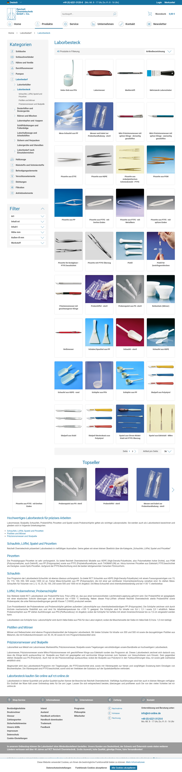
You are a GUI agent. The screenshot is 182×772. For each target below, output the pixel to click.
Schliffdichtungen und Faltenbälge (27, 126)
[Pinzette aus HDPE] (99, 160)
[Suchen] (114, 14)
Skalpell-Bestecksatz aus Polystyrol (99, 436)
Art (12, 216)
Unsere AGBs (13, 727)
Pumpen (20, 74)
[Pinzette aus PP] (68, 203)
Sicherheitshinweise (16, 723)
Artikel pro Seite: (150, 451)
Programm (79, 708)
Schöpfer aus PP (130, 392)
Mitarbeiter (79, 716)
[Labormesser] (99, 73)
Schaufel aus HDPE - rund (68, 392)
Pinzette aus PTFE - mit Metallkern (130, 221)
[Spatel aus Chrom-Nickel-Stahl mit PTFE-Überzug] (130, 419)
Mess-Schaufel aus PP (68, 133)
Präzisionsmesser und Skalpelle (32, 104)
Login (159, 2)
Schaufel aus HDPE (161, 349)
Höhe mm (16, 232)
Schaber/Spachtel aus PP (99, 349)
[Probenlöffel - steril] (99, 289)
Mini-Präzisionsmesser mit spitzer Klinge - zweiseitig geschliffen (160, 136)
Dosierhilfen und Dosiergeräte (25, 109)
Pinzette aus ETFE (68, 176)
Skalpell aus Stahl (68, 435)
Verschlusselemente (25, 176)
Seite (125, 451)
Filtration (20, 187)
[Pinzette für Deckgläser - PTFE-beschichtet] (68, 246)
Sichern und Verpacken (28, 140)
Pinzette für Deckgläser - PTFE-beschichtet (68, 264)
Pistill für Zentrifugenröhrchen (161, 264)
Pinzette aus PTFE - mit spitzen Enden (161, 221)
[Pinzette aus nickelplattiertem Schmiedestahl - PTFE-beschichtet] (130, 160)
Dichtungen (21, 182)
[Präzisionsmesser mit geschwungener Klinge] (68, 289)
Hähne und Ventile (24, 62)
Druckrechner (13, 712)
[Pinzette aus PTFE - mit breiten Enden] (99, 203)
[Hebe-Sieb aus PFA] (68, 73)
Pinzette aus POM (160, 176)
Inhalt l (14, 227)
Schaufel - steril (130, 349)
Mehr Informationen (135, 762)
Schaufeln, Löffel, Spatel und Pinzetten (30, 95)
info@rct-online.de (151, 713)
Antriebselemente (24, 193)
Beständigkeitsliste (16, 708)
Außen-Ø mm (17, 237)
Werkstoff (16, 243)
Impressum (12, 731)
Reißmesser (68, 349)
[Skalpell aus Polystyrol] (161, 375)
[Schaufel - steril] (130, 332)
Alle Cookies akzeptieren (124, 768)
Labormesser (99, 90)
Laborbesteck (23, 89)
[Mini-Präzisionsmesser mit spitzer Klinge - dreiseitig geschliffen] (130, 116)
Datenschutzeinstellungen (58, 768)
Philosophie (79, 712)
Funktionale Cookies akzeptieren (91, 768)
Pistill (130, 263)
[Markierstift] (130, 73)
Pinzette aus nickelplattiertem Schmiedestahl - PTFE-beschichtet (130, 179)
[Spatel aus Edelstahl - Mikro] (161, 419)
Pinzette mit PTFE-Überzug (99, 263)
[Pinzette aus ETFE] (68, 160)
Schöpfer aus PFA (99, 392)
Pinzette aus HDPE (99, 176)
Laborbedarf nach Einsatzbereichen (25, 151)
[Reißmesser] (68, 332)
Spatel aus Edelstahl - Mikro (161, 435)
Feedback (45, 727)
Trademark (46, 723)
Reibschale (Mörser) (160, 306)
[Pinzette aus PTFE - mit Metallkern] (130, 203)
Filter (15, 208)
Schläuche (21, 51)
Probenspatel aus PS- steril (130, 306)
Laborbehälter (24, 84)
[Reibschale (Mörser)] (161, 289)
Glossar (10, 716)
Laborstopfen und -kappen (30, 120)
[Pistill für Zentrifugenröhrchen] (161, 246)
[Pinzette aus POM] (161, 160)
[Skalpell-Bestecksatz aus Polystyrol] (99, 419)
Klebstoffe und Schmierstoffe (30, 165)
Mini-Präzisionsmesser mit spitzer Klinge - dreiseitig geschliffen (130, 136)
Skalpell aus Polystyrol (160, 392)
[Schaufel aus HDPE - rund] (68, 375)
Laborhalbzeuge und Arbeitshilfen (27, 134)
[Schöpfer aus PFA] (99, 375)
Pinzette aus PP (68, 220)
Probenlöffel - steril (99, 306)
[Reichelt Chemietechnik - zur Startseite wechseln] (20, 14)
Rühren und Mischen (27, 116)
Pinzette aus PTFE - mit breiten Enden (99, 221)
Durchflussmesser (24, 68)
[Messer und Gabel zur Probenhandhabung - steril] (99, 116)
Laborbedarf (22, 79)
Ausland (44, 712)
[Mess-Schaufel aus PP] (68, 116)
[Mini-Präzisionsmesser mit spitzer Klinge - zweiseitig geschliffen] (161, 116)
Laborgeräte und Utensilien (30, 145)
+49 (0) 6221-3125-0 (73, 2)
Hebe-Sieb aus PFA (68, 90)
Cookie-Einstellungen (17, 738)
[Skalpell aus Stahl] (68, 419)
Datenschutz (13, 734)
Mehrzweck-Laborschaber (161, 90)
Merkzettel (170, 2)
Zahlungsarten (14, 719)
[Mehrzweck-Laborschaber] (161, 73)
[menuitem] (160, 2)
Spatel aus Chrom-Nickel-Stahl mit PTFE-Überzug (130, 436)
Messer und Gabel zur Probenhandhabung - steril (99, 134)
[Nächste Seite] (136, 451)
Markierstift (130, 90)
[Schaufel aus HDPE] (161, 332)
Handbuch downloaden (52, 719)
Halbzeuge (21, 159)
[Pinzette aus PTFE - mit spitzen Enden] (161, 203)
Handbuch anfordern (50, 716)
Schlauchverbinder (25, 57)
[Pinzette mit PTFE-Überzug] (99, 246)
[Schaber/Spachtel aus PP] (99, 332)
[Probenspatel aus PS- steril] (130, 289)
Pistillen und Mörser (27, 100)
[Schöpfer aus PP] (130, 375)
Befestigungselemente (26, 170)
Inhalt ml (15, 221)
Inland (44, 708)
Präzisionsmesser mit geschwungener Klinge (68, 307)
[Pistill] (130, 246)
